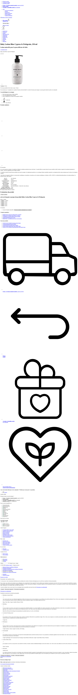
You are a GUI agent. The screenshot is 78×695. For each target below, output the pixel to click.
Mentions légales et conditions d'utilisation (10, 567)
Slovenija (9, 677)
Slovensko (9, 689)
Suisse (7, 675)
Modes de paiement (8, 13)
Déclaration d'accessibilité (7, 570)
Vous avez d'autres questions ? (8, 535)
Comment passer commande (8, 530)
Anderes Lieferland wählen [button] (5, 665)
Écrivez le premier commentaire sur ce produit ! (22, 209)
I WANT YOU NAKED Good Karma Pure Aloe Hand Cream (14, 227)
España (8, 678)
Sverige (8, 681)
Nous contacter (7, 14)
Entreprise (4, 574)
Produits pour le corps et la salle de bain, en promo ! (12, 214)
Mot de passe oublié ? (7, 542)
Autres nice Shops (6, 575)
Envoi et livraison (6, 532)
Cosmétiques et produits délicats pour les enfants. (11, 216)
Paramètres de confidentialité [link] (8, 571)
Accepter (2, 589)
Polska (7, 685)
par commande (11, 7)
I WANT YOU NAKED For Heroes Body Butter (12, 223)
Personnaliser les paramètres (19, 589)
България (9, 683)
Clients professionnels (7, 536)
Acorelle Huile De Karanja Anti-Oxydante (10, 225)
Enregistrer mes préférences (5, 655)
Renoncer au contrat (4, 577)
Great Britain (11, 682)
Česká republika (13, 692)
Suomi (7, 690)
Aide (4, 9)
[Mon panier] (40, 29)
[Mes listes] (4, 27)
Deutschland (10, 668)
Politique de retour (6, 533)
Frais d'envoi (7, 12)
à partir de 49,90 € (13, 5)
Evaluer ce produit (4, 194)
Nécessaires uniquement (9, 589)
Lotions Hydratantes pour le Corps (9, 217)
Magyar (8, 679)
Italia (6, 669)
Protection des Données (7, 568)
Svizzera (8, 674)
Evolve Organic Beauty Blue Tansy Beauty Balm (12, 226)
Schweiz (8, 673)
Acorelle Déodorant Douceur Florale (9, 224)
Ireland (7, 691)
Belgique (8, 684)
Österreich (9, 667)
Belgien (8, 687)
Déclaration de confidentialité (41, 587)
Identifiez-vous (5, 21)
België (7, 688)
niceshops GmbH (9, 565)
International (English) (16, 670)
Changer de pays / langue (13, 563)
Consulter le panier (6, 3)
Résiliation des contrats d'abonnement (9, 572)
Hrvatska (8, 686)
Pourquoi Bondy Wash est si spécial (7, 189)
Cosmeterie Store (6, 549)
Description (3, 167)
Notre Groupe (5, 553)
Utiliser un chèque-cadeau (7, 544)
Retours (6, 11)
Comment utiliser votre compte (8, 529)
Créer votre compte (6, 541)
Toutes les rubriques (8, 15)
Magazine (4, 548)
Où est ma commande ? (9, 10)
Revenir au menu (6, 1)
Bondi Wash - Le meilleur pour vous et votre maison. (12, 218)
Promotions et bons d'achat (7, 534)
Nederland (9, 680)
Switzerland (10, 676)
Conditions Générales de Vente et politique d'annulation (13, 569)
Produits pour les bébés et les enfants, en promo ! (11, 215)
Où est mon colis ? (6, 543)
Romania (8, 693)
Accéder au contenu (6, 2)
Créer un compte (6, 25)
